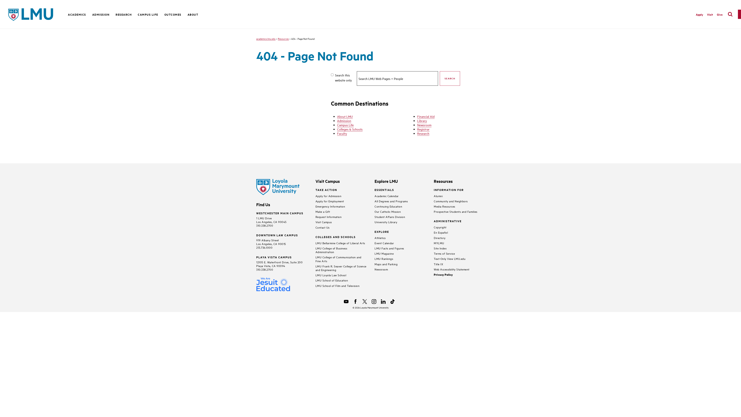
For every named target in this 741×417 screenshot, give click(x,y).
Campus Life (345, 125)
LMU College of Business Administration (331, 250)
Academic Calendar (387, 196)
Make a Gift (323, 211)
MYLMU (439, 243)
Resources (283, 38)
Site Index (440, 248)
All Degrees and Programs (391, 201)
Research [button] (124, 14)
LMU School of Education (332, 280)
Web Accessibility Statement (451, 269)
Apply (699, 14)
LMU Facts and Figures (389, 248)
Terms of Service (444, 253)
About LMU (345, 116)
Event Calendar (384, 243)
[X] (364, 301)
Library (422, 121)
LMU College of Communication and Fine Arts (338, 259)
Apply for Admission (329, 196)
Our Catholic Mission (388, 211)
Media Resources (444, 206)
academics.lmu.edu (266, 38)
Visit (710, 14)
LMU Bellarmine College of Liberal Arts (340, 243)
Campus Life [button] (148, 14)
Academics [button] (77, 14)
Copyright (440, 227)
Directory (440, 238)
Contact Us (323, 227)
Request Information (329, 217)
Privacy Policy (443, 274)
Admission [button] (101, 14)
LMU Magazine (384, 253)
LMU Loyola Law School (331, 275)
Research (423, 133)
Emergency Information (330, 206)
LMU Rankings (384, 258)
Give (719, 14)
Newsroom (424, 125)
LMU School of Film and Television (338, 285)
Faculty (342, 133)
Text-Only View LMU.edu (449, 258)
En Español (441, 232)
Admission (344, 121)
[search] (730, 14)
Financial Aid (426, 116)
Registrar (423, 129)
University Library (386, 222)
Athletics (380, 238)
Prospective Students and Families (455, 211)
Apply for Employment (330, 201)
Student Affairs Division (390, 217)
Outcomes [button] (172, 14)
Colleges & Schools (350, 129)
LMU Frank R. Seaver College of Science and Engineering (341, 268)
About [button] (193, 14)
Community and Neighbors (451, 201)
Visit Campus (324, 222)
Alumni (438, 196)
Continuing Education (388, 206)
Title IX (438, 264)
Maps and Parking (386, 264)
